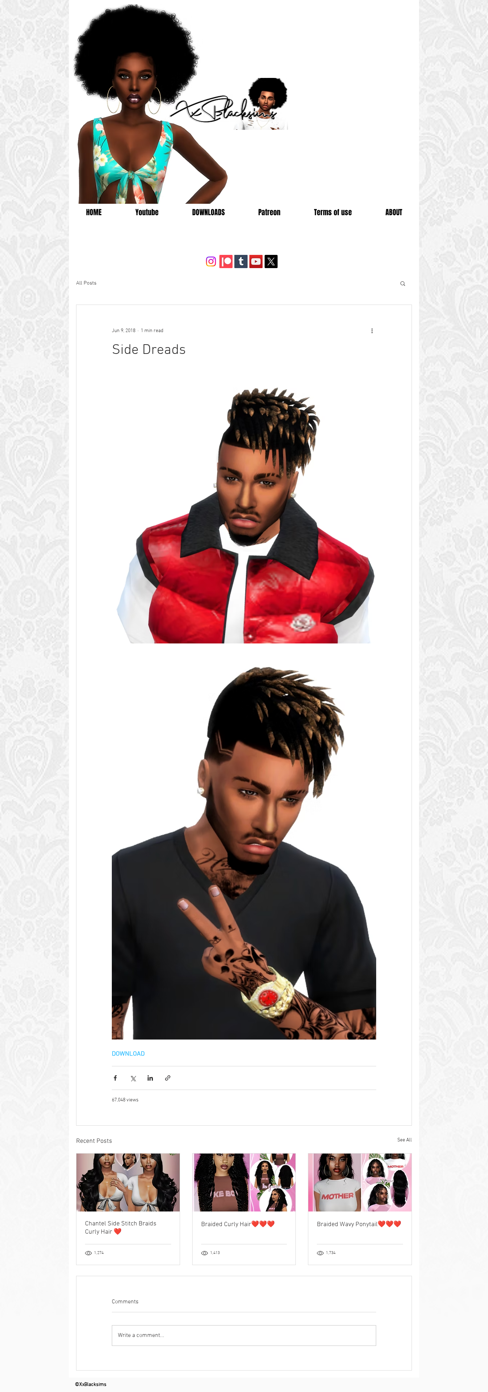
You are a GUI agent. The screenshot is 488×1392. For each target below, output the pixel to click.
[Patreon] (226, 261)
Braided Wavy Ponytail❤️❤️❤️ (359, 1224)
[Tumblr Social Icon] (241, 261)
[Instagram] (211, 261)
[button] (402, 283)
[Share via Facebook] (115, 1078)
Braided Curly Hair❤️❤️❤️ (238, 1224)
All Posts (86, 283)
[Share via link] (167, 1078)
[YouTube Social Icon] (256, 261)
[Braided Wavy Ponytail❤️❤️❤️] (360, 1182)
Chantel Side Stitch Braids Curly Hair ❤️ (120, 1228)
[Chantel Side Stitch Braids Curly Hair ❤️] (128, 1182)
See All (404, 1140)
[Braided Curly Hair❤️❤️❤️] (244, 1182)
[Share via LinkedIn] (150, 1078)
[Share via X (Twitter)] (132, 1078)
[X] (271, 261)
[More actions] (372, 330)
